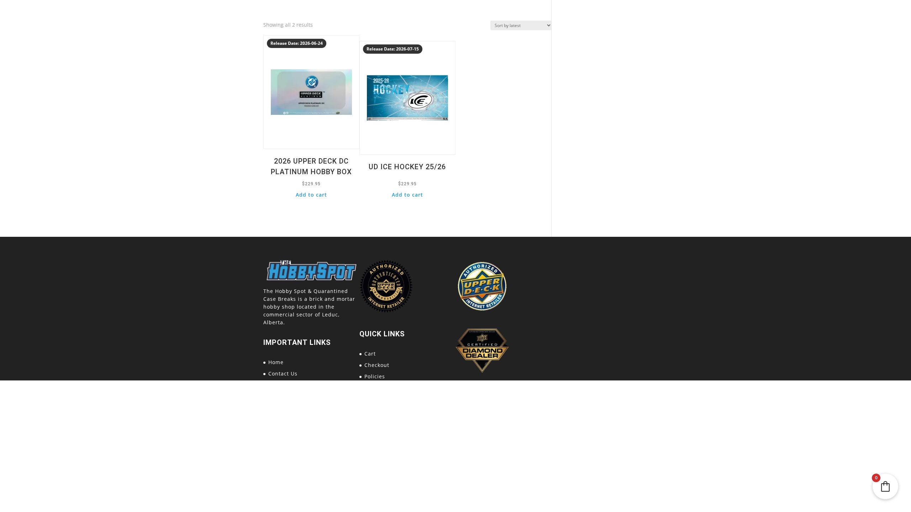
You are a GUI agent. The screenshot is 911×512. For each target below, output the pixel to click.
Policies (374, 376)
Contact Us (282, 373)
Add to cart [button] (311, 194)
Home (276, 362)
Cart (370, 353)
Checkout (376, 365)
